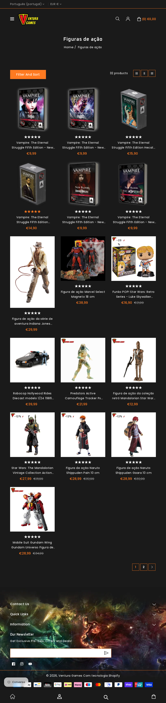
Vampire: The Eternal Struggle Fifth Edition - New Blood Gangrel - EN (83, 145)
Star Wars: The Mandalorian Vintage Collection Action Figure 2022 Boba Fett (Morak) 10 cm (32, 470)
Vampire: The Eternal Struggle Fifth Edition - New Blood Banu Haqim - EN (83, 220)
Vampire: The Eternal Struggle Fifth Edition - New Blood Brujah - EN (32, 145)
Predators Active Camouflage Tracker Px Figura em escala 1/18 (83, 396)
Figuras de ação (90, 47)
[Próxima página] (151, 567)
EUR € (54, 4)
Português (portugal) (26, 4)
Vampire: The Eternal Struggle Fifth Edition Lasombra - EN (32, 220)
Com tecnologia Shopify (101, 676)
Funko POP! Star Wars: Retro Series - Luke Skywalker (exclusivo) (134, 294)
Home (68, 47)
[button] (119, 18)
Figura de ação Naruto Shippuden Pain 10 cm (83, 470)
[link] (12, 698)
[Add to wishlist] (50, 92)
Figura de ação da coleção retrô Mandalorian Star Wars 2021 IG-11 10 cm (133, 396)
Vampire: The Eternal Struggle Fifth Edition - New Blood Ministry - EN (133, 220)
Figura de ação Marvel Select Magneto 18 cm (83, 294)
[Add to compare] (50, 101)
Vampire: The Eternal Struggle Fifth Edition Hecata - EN (133, 145)
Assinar (106, 653)
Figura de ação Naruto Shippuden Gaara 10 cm (134, 470)
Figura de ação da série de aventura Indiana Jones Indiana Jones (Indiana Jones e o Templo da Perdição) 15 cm (32, 321)
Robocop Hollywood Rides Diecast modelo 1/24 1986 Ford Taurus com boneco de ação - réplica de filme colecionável (32, 396)
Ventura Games (70, 676)
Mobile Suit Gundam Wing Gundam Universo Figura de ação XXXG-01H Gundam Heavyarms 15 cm (32, 545)
